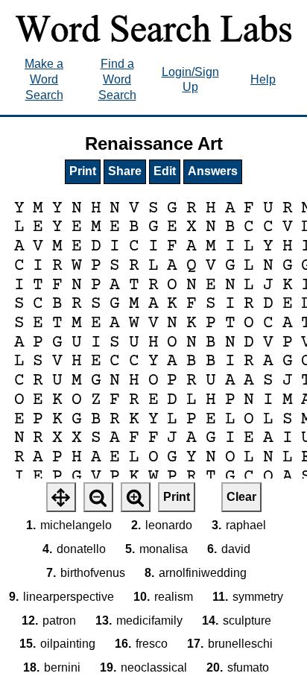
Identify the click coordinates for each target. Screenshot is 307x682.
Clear (241, 496)
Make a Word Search (44, 79)
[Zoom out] (98, 497)
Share (125, 171)
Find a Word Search (117, 79)
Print (82, 171)
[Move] (61, 497)
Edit (165, 171)
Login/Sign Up (190, 80)
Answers (213, 171)
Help (263, 79)
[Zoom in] (136, 497)
